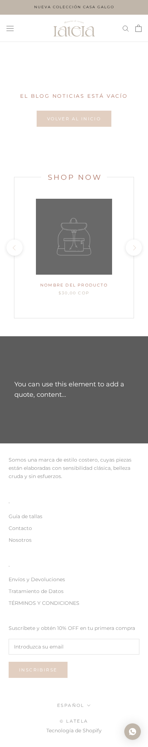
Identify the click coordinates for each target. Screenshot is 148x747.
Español (70, 705)
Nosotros (20, 540)
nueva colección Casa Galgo (74, 7)
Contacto (20, 528)
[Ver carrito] (138, 28)
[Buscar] (125, 28)
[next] (133, 248)
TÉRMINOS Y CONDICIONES (44, 603)
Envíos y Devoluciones (37, 579)
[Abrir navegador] (10, 28)
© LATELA (74, 721)
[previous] (14, 248)
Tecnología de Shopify (74, 730)
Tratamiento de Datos (36, 591)
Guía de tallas (25, 516)
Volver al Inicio (74, 118)
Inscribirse (38, 670)
